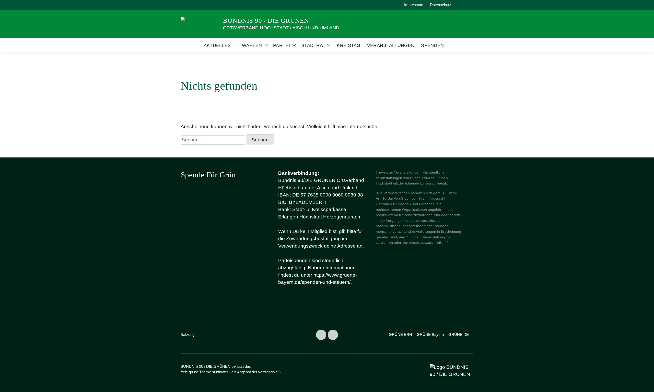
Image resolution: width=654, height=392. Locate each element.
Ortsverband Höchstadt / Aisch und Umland (281, 27)
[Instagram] (321, 335)
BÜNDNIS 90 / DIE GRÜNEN (266, 20)
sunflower (220, 372)
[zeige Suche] (464, 5)
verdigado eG (269, 372)
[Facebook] (333, 335)
